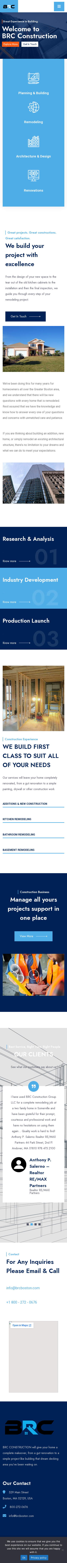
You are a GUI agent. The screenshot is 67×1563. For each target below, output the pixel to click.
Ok (24, 1557)
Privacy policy (39, 1557)
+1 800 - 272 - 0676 (21, 1302)
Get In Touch (30, 44)
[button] (33, 974)
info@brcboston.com (23, 1288)
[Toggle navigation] (59, 6)
